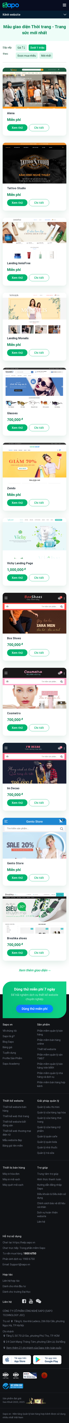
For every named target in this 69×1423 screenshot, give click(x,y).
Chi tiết (39, 127)
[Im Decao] (34, 763)
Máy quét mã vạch (13, 1184)
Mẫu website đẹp (12, 1140)
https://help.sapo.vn (24, 1242)
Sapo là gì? (9, 1036)
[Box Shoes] (34, 613)
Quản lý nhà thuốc (47, 1147)
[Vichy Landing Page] (34, 538)
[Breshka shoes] (34, 913)
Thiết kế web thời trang (16, 1116)
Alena (11, 113)
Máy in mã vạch (11, 1179)
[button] (64, 5)
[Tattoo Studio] (34, 163)
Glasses (12, 413)
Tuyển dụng (9, 1052)
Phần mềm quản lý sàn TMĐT (50, 1056)
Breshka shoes (17, 938)
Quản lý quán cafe (47, 1136)
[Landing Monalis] (34, 313)
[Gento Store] (34, 838)
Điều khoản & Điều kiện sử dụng (51, 1195)
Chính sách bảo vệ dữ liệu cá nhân (51, 1205)
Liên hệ (41, 1221)
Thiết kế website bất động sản (14, 1123)
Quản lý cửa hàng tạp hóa (51, 1112)
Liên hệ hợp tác (11, 1280)
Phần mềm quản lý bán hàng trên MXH (50, 1065)
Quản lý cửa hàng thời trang (49, 1119)
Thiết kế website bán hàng (14, 1108)
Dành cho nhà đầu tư (14, 1286)
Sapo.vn (7, 1413)
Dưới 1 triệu (37, 47)
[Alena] (34, 88)
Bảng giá (7, 1047)
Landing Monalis (18, 338)
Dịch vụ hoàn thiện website (47, 1214)
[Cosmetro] (34, 688)
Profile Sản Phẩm (12, 1058)
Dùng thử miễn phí (34, 1009)
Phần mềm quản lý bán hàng (50, 1032)
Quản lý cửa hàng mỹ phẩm (49, 1129)
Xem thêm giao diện (33, 970)
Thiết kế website (46, 1049)
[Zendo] (34, 463)
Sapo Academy (11, 1063)
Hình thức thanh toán (49, 1179)
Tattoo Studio (16, 188)
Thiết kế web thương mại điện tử (17, 1132)
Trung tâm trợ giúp (47, 1173)
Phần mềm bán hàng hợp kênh (51, 1084)
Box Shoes (14, 638)
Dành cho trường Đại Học (16, 1291)
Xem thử (17, 127)
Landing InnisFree (18, 263)
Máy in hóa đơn (11, 1173)
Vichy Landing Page (20, 563)
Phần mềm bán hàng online (49, 1041)
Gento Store (15, 863)
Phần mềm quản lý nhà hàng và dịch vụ (50, 1075)
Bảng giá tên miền (13, 1145)
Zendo (11, 488)
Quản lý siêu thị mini (48, 1107)
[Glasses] (34, 388)
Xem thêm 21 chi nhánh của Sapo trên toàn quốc (33, 1347)
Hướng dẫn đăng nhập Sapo (49, 1186)
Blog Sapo (8, 1041)
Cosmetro (14, 713)
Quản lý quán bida (47, 1142)
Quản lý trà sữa (45, 1153)
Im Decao (13, 788)
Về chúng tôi (10, 1030)
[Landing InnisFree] (34, 238)
